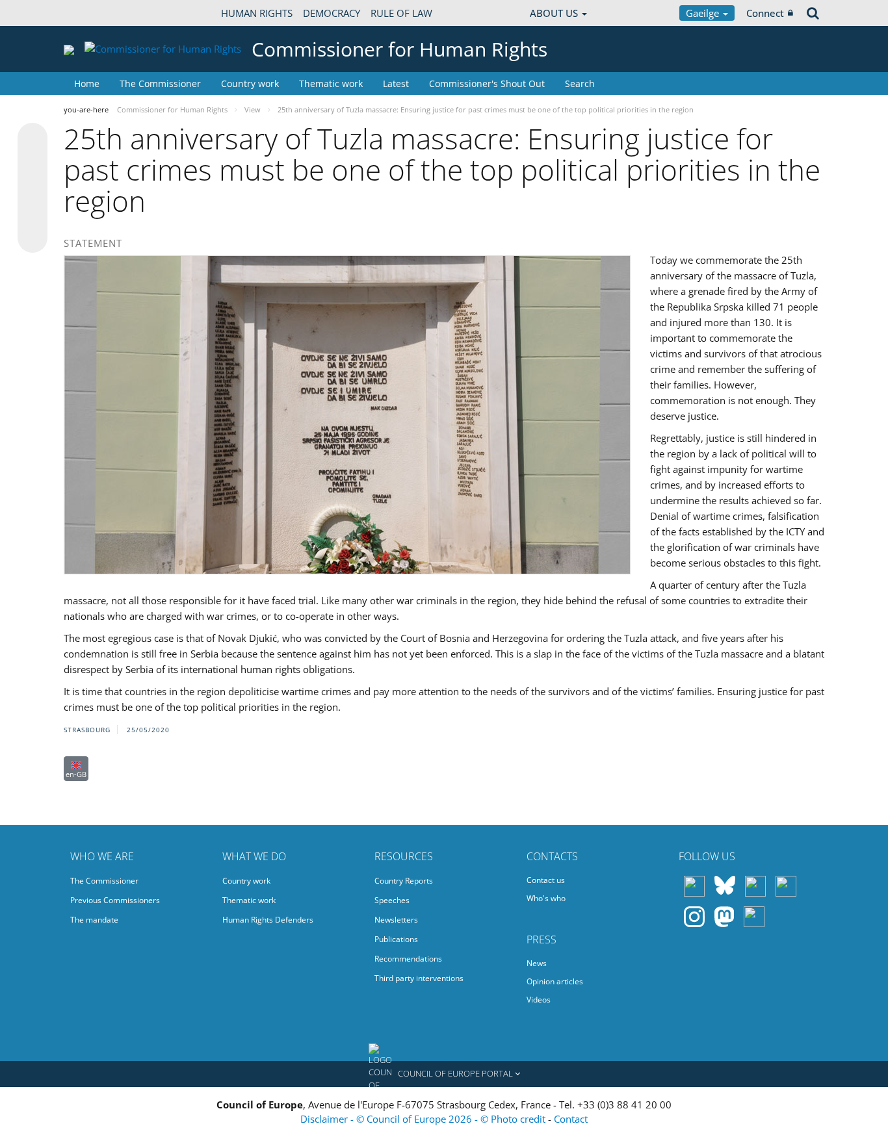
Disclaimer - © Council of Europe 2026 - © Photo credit (424, 1118)
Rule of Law (401, 12)
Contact (571, 1118)
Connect (765, 12)
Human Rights (257, 12)
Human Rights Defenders (267, 919)
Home (86, 83)
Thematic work (331, 83)
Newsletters (396, 919)
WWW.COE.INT (96, 13)
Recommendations (408, 958)
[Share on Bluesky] (32, 139)
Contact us (546, 880)
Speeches (392, 900)
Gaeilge (704, 12)
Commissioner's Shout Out (487, 83)
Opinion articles (555, 981)
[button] (444, 1074)
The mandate (94, 919)
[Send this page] (32, 238)
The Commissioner (160, 83)
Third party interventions (419, 978)
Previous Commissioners (115, 900)
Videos (539, 999)
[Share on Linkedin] (32, 213)
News (537, 963)
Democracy (331, 12)
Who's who (546, 898)
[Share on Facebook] (32, 188)
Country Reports (403, 880)
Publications (396, 939)
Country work (250, 83)
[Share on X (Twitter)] (32, 163)
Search (580, 83)
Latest (396, 83)
